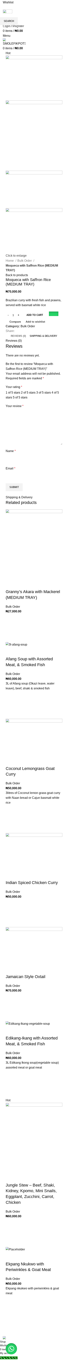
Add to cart (34, 315)
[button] (53, 315)
